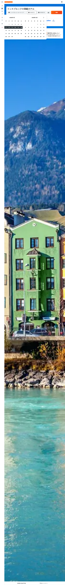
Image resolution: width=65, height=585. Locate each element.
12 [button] (21, 27)
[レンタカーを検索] (2, 11)
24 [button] (15, 33)
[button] (2, 2)
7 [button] (34, 27)
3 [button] (43, 24)
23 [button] (12, 33)
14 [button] (6, 30)
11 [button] (18, 27)
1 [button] (37, 24)
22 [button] (9, 33)
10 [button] (15, 27)
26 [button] (21, 33)
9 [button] (40, 27)
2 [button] (40, 24)
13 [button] (31, 30)
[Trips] (2, 23)
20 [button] (31, 33)
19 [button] (21, 30)
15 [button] (9, 30)
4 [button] (18, 24)
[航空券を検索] (2, 6)
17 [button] (15, 30)
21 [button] (6, 33)
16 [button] (12, 30)
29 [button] (9, 36)
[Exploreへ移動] (2, 17)
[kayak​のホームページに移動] (9, 2)
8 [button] (37, 27)
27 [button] (31, 36)
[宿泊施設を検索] (2, 8)
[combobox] (18, 12)
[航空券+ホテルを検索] (2, 14)
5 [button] (21, 24)
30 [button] (12, 36)
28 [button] (6, 36)
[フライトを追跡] (2, 20)
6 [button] (31, 27)
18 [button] (18, 30)
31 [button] (43, 36)
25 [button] (18, 33)
